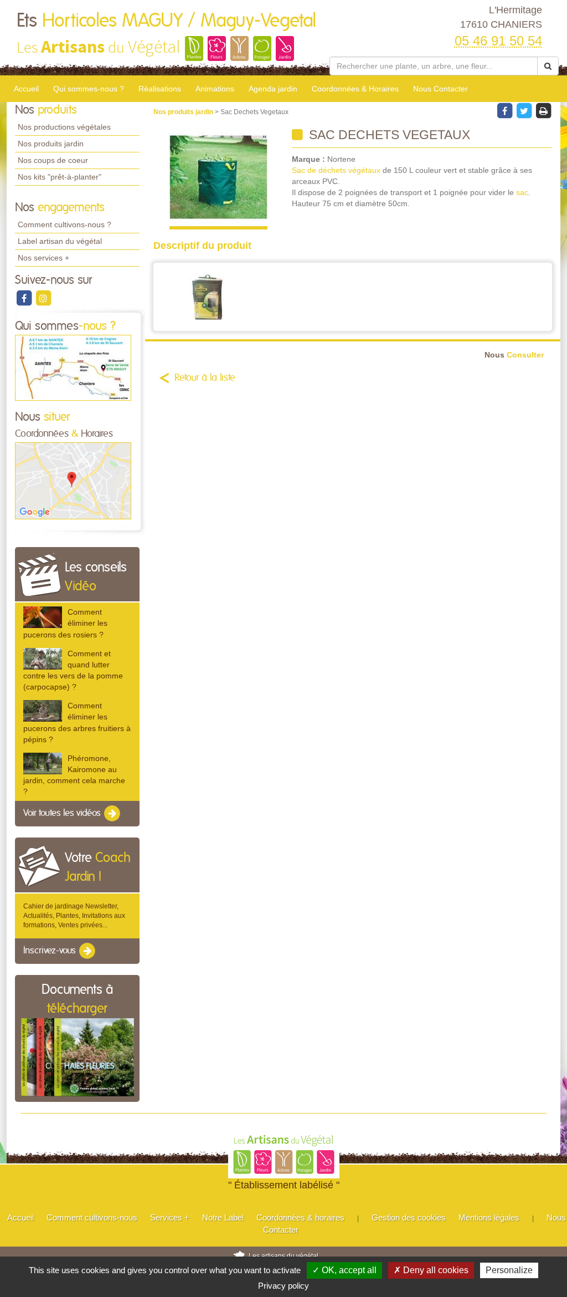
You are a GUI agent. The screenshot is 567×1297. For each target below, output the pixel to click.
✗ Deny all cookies (431, 1270)
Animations (214, 88)
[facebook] (24, 298)
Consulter (514, 355)
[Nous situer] (73, 480)
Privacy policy (283, 1285)
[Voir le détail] (42, 617)
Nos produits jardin (51, 143)
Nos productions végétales (64, 126)
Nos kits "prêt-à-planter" (59, 176)
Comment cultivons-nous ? (64, 224)
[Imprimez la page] (543, 110)
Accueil (26, 88)
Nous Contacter (440, 88)
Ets (166, 21)
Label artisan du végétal (60, 241)
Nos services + (43, 257)
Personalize (509, 1270)
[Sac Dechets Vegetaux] (218, 178)
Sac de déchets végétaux (336, 170)
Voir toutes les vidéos (63, 813)
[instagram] (43, 298)
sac (522, 192)
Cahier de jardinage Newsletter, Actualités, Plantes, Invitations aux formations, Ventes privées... (74, 915)
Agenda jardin (273, 88)
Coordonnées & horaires (300, 1217)
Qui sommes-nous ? (88, 88)
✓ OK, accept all (344, 1270)
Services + (169, 1217)
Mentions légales (488, 1217)
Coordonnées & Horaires (355, 88)
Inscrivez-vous (50, 950)
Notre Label (223, 1217)
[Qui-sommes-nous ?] (73, 367)
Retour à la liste (204, 378)
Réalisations (159, 88)
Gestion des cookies (409, 1217)
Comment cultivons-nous (92, 1217)
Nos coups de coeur (53, 160)
